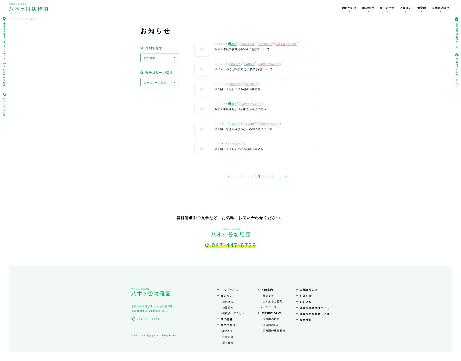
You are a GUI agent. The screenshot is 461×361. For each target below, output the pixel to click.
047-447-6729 (4, 107)
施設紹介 (228, 307)
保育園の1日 (270, 324)
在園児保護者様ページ (456, 35)
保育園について (271, 313)
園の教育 (228, 301)
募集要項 (268, 295)
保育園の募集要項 (274, 330)
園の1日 (227, 331)
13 (250, 176)
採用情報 (306, 319)
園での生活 (387, 7)
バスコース (270, 307)
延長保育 (228, 342)
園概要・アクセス (233, 313)
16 (272, 176)
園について (349, 7)
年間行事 (228, 336)
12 (243, 176)
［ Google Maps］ (4, 75)
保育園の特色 (271, 319)
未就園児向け (440, 7)
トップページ (230, 289)
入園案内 (406, 7)
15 (265, 176)
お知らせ (306, 295)
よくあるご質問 (272, 301)
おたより (306, 301)
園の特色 (368, 7)
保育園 (421, 7)
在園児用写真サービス (456, 71)
